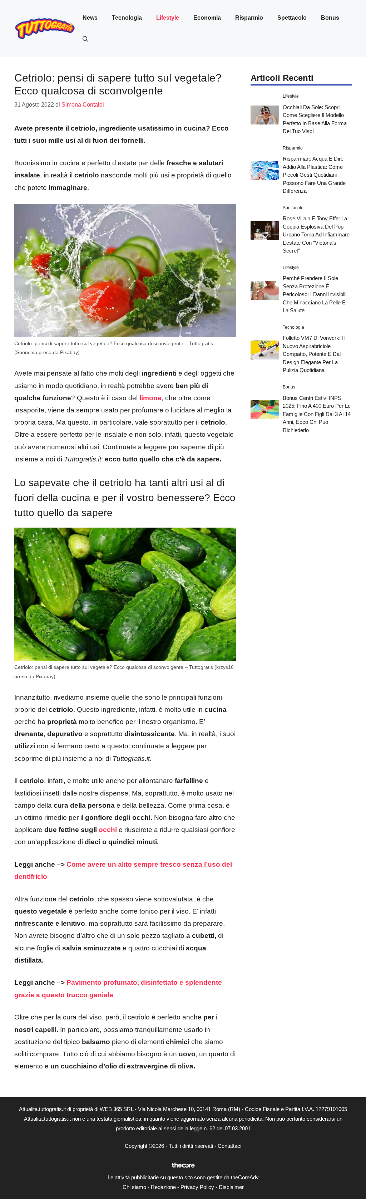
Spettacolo (292, 18)
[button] (85, 39)
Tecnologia (127, 18)
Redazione (163, 1187)
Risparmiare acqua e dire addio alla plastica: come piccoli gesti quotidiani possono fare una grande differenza (314, 175)
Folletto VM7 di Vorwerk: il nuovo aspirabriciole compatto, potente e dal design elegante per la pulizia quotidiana (314, 354)
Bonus (330, 18)
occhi (108, 829)
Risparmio (249, 18)
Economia (207, 18)
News (90, 18)
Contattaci (229, 1146)
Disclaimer (231, 1187)
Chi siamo (134, 1187)
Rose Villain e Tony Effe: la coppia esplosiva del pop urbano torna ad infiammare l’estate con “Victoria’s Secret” (316, 234)
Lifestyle (167, 18)
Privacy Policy (197, 1187)
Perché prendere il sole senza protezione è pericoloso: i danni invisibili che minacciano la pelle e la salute (314, 294)
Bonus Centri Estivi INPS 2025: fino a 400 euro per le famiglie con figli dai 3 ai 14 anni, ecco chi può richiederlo (317, 414)
